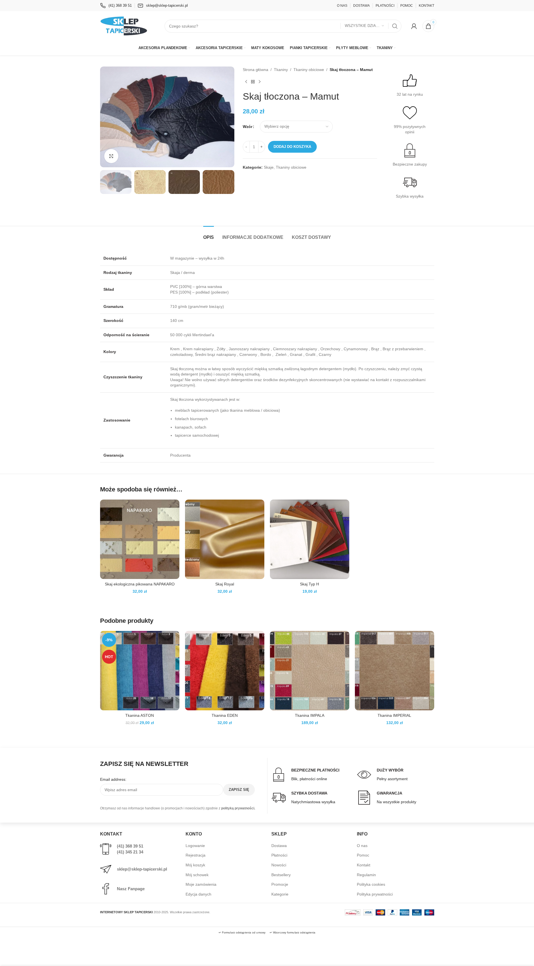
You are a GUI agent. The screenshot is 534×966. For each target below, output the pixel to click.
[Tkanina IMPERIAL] (394, 670)
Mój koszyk (195, 865)
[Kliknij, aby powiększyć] (111, 156)
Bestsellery (281, 875)
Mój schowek (197, 875)
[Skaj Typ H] (309, 539)
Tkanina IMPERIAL (394, 715)
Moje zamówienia (201, 884)
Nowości (278, 865)
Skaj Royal (224, 584)
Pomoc (363, 855)
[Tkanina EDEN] (224, 670)
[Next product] (259, 81)
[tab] (208, 234)
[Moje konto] (414, 26)
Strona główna (255, 69)
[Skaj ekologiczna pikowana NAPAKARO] (139, 539)
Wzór (247, 126)
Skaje (269, 167)
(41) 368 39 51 (130, 846)
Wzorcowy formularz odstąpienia (294, 932)
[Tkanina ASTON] (139, 670)
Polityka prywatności (375, 894)
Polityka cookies (371, 884)
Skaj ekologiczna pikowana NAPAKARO (140, 584)
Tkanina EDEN (225, 715)
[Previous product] (246, 81)
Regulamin (366, 875)
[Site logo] (124, 25)
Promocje (279, 884)
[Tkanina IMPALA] (309, 670)
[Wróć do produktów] (252, 81)
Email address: (113, 779)
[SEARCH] (395, 26)
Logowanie (195, 845)
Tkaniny (281, 69)
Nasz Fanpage (131, 888)
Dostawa (279, 845)
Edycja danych (198, 894)
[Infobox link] (116, 5)
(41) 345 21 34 (130, 852)
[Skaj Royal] (224, 539)
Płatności (279, 855)
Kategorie (279, 894)
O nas (362, 845)
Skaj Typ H (309, 584)
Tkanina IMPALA (309, 715)
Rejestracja (195, 855)
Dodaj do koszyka (292, 147)
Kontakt (363, 865)
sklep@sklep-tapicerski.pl (142, 869)
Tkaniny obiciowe (308, 69)
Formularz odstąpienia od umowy (243, 932)
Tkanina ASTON (139, 715)
